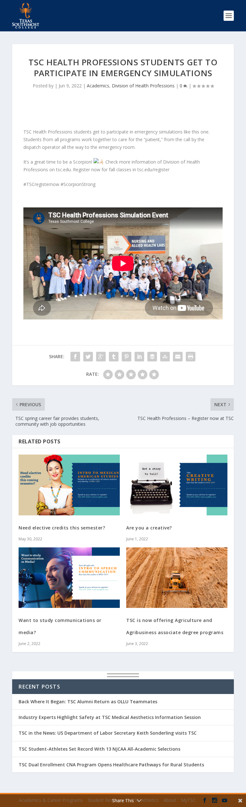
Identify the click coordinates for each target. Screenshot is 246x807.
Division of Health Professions (143, 86)
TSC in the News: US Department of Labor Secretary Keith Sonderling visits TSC (108, 733)
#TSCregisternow (41, 184)
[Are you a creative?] (176, 485)
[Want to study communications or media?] (69, 577)
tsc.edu (63, 169)
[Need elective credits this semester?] (69, 485)
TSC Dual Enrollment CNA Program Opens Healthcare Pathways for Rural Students (111, 765)
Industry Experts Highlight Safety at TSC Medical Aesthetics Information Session (110, 717)
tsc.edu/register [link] (153, 169)
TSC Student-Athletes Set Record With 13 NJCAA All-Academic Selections (99, 749)
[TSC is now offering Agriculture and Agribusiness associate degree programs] (176, 577)
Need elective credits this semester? (62, 528)
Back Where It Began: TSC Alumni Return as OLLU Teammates (88, 701)
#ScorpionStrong (78, 184)
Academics (98, 86)
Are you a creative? (149, 528)
